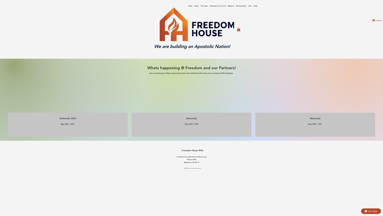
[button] (238, 29)
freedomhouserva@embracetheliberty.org (191, 157)
